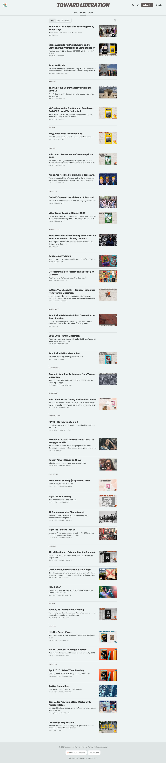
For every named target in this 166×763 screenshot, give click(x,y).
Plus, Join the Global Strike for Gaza (62, 499)
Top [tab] (58, 20)
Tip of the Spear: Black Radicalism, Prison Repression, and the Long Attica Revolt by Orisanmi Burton (72, 614)
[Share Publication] (138, 5)
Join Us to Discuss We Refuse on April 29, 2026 (71, 156)
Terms (90, 747)
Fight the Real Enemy (60, 496)
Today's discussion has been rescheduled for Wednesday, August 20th (71, 556)
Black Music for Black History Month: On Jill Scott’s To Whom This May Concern (72, 237)
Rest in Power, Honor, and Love (65, 460)
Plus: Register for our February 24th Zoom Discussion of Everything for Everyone (70, 242)
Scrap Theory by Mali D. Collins (61, 484)
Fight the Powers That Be (62, 529)
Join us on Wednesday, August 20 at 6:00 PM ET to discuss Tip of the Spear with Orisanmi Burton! (71, 534)
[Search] (133, 5)
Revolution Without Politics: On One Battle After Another (72, 317)
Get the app (94, 752)
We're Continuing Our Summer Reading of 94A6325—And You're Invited (71, 109)
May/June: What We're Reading (65, 133)
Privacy (84, 747)
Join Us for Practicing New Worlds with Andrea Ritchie (70, 703)
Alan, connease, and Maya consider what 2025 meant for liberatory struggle (71, 381)
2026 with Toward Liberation (64, 336)
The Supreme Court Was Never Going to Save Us (70, 89)
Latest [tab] (52, 20)
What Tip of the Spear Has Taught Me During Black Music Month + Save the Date (71, 591)
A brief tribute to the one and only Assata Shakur (68, 463)
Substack (71, 758)
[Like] (50, 643)
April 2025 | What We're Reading (66, 670)
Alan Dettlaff (59, 56)
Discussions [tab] (66, 20)
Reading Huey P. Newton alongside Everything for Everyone (72, 259)
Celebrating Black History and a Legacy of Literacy (71, 273)
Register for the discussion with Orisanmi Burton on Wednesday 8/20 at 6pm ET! (69, 516)
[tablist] (60, 20)
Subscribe (147, 5)
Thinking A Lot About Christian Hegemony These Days (71, 28)
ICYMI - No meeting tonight (63, 422)
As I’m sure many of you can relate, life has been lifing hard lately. (72, 636)
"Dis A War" (55, 587)
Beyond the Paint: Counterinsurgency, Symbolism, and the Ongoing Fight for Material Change (71, 726)
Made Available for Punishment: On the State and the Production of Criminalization (72, 46)
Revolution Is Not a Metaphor (64, 353)
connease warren (64, 430)
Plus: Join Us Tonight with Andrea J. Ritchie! (65, 689)
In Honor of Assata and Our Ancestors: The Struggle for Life (71, 441)
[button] (74, 12)
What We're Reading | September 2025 (70, 480)
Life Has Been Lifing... (60, 632)
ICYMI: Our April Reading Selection (68, 649)
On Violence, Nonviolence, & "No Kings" (70, 569)
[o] (108, 464)
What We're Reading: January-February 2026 (66, 356)
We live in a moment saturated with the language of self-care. (72, 200)
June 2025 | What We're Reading (66, 609)
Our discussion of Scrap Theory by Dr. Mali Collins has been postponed (72, 426)
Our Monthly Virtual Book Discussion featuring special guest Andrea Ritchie (72, 709)
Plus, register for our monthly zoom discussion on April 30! (72, 653)
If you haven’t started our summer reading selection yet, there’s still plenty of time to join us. (70, 115)
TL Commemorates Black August (66, 512)
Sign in (159, 5)
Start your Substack (77, 752)
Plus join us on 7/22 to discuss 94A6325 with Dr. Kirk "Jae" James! (71, 52)
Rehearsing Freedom (60, 256)
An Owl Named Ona (59, 686)
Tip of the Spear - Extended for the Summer (72, 552)
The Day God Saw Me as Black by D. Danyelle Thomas (69, 673)
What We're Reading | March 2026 (67, 213)
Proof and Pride (57, 65)
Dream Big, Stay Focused (62, 722)
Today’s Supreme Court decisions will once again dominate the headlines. (71, 95)
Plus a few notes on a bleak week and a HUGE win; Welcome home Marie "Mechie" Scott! (72, 340)
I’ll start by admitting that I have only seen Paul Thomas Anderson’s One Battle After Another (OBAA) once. (70, 322)
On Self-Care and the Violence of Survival (71, 197)
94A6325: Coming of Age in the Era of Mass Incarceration (71, 137)
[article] (83, 32)
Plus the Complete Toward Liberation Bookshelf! (67, 278)
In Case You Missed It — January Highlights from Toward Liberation (72, 291)
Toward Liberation (60, 73)
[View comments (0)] (65, 76)
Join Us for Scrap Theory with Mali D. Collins (72, 399)
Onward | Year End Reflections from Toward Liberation (72, 375)
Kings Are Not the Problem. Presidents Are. (72, 175)
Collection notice (100, 747)
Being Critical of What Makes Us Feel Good (65, 33)
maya (56, 35)
